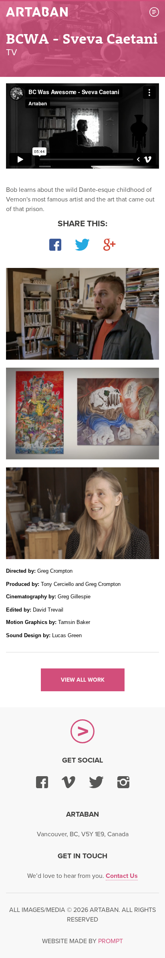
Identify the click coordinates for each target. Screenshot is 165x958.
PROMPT (110, 941)
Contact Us (122, 876)
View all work (83, 679)
